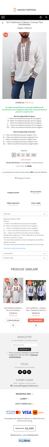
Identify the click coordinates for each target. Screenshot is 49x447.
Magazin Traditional (25, 28)
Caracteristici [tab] (8, 253)
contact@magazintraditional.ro (26, 385)
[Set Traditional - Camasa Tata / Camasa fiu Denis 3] (36, 290)
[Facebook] (20, 372)
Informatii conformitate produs (15, 248)
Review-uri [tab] (8, 258)
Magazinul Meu (23, 394)
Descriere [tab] (7, 214)
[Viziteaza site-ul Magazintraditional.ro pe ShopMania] (24, 440)
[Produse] (3, 18)
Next (45, 67)
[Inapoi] (2, 23)
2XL (33, 155)
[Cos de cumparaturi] (40, 17)
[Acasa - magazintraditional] (24, 9)
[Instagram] (29, 372)
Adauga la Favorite (23, 178)
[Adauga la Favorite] (13, 325)
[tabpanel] (24, 65)
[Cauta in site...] (46, 17)
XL (28, 155)
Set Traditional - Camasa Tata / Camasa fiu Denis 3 (36, 309)
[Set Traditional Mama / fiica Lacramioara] (13, 290)
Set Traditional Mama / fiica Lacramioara (13, 309)
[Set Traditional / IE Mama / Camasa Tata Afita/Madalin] (24, 65)
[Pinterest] (24, 372)
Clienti (23, 398)
